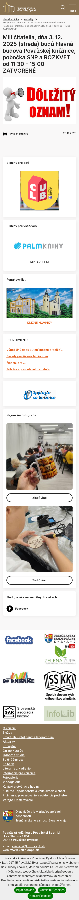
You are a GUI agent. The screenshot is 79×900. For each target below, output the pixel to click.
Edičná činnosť (13, 759)
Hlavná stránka (11, 19)
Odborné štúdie (14, 755)
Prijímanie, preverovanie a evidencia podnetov (35, 795)
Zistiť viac (39, 498)
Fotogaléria (10, 777)
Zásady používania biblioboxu (27, 356)
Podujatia (9, 746)
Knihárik (8, 764)
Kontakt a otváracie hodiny (21, 786)
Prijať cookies (25, 890)
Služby (7, 732)
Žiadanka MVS (16, 363)
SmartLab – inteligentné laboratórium (28, 737)
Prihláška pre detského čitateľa (28, 369)
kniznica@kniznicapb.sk (28, 846)
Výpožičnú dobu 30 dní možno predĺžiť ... (34, 350)
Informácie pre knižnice (19, 773)
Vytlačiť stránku (18, 133)
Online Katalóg (13, 750)
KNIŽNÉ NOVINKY (39, 323)
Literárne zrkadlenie (17, 768)
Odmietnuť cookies (52, 890)
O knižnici (9, 728)
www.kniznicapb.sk (24, 850)
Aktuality (28, 19)
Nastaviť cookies (40, 895)
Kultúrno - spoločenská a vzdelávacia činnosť (34, 791)
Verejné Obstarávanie (18, 800)
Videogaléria (12, 782)
